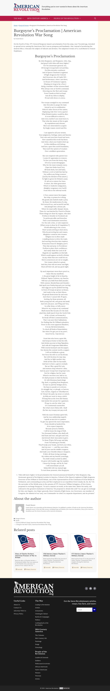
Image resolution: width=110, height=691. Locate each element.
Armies (37, 608)
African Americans (41, 667)
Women (37, 673)
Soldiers (38, 661)
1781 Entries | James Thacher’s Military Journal (54, 555)
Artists (37, 679)
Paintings (38, 641)
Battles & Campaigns (42, 617)
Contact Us (17, 608)
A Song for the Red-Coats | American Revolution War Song (33, 524)
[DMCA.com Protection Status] (64, 689)
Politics (37, 620)
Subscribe (94, 610)
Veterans (38, 676)
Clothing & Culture (41, 614)
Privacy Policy (18, 614)
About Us (17, 605)
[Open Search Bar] (95, 18)
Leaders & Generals (41, 657)
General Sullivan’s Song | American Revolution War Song (33, 522)
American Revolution (52, 688)
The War (18, 18)
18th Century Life (41, 638)
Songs (37, 644)
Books (17, 520)
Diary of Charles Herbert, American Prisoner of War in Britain (25, 555)
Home (16, 25)
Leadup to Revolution (42, 605)
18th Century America (37, 18)
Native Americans (41, 670)
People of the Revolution (66, 18)
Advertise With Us (20, 611)
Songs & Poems (24, 25)
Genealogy (38, 647)
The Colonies (39, 635)
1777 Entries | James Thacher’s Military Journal (82, 555)
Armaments (39, 611)
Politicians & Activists (42, 664)
